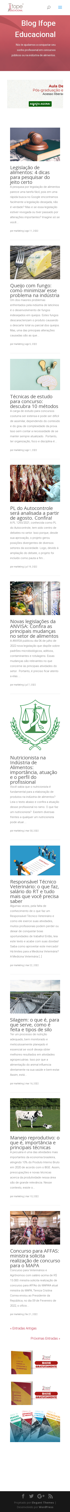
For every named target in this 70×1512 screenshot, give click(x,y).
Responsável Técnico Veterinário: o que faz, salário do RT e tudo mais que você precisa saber (34, 891)
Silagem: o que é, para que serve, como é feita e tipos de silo (34, 1024)
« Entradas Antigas (23, 1328)
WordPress (46, 1507)
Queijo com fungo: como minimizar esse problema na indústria (34, 290)
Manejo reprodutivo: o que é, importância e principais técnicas (35, 1142)
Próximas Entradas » (45, 1338)
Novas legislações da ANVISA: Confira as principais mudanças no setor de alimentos (34, 628)
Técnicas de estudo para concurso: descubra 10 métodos (34, 401)
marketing (19, 231)
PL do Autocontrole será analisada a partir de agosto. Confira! (34, 513)
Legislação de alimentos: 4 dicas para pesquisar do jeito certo (30, 174)
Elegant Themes (43, 1502)
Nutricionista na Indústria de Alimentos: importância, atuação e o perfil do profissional (33, 769)
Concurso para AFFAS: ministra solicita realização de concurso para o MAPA (35, 1258)
